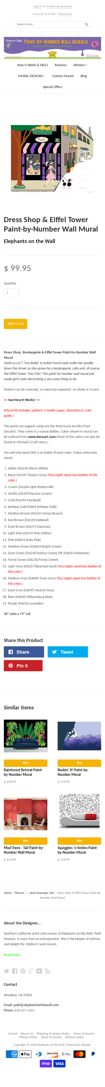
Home (7, 893)
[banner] (52, 48)
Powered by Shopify (78, 1045)
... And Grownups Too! (41, 893)
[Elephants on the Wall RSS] (47, 971)
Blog (84, 76)
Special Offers (52, 87)
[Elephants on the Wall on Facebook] (15, 971)
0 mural (44, 14)
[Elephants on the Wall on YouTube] (39, 971)
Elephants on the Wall (29, 241)
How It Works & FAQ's (32, 65)
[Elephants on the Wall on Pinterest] (23, 971)
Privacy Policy (28, 1037)
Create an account (59, 6)
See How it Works (21, 400)
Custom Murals (63, 76)
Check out (65, 14)
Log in (37, 6)
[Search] (86, 24)
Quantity (10, 283)
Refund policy (74, 1037)
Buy (25, 763)
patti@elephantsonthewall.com (36, 1005)
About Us (27, 1033)
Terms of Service (83, 1033)
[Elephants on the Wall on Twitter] (6, 971)
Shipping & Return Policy (53, 1033)
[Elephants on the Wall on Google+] (31, 971)
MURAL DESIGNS (30, 76)
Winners (79, 65)
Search (12, 1033)
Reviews (61, 65)
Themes (19, 893)
